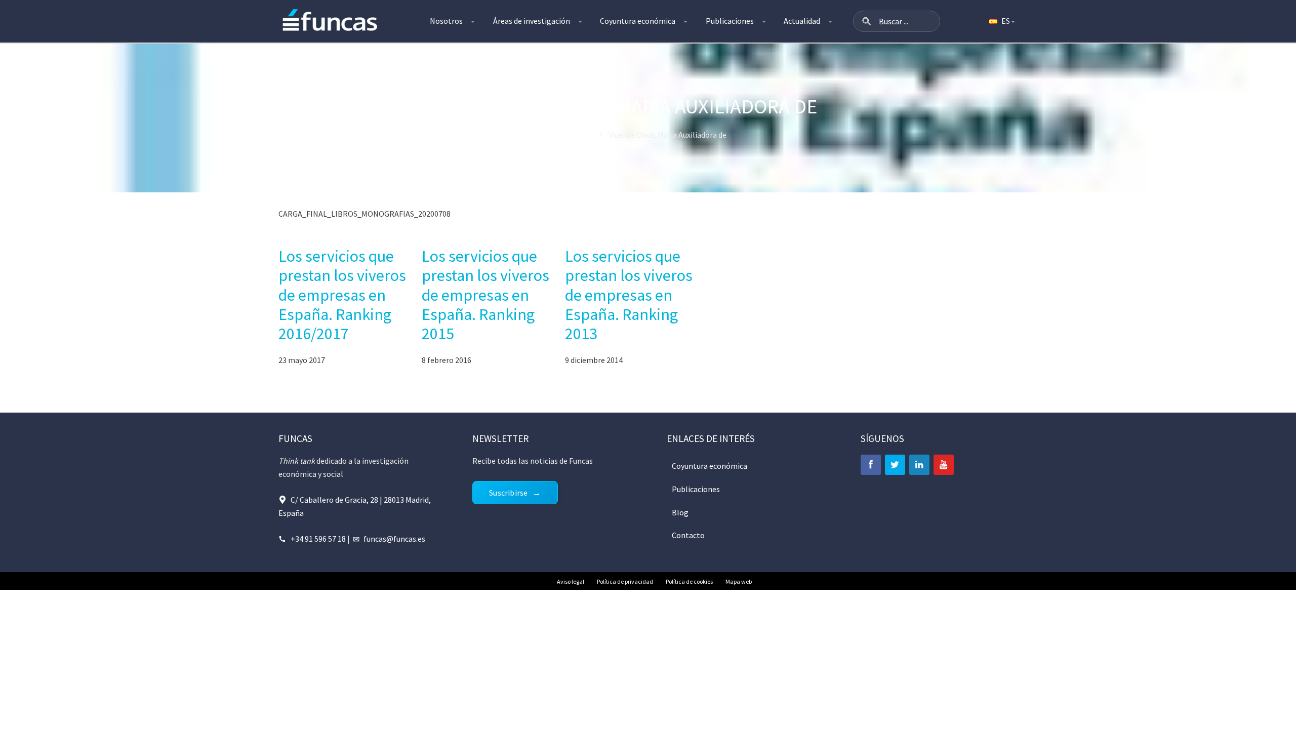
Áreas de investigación (531, 21)
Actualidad (802, 21)
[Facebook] (871, 465)
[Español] (1001, 21)
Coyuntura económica (637, 21)
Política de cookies (689, 581)
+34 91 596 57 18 (318, 539)
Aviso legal (570, 581)
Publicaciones (730, 21)
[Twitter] (895, 465)
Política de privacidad (625, 581)
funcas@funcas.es (394, 539)
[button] (866, 21)
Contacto (688, 535)
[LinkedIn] (919, 465)
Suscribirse (508, 493)
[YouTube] (944, 465)
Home (580, 135)
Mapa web (738, 581)
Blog (680, 512)
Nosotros (446, 21)
